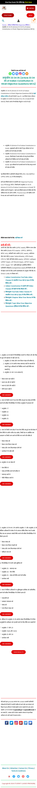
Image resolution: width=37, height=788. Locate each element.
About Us (5, 768)
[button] (8, 15)
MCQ (30, 15)
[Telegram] (13, 73)
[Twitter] (23, 73)
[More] (26, 73)
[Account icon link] (18, 21)
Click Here (28, 2)
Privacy (31, 768)
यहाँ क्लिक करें (18, 238)
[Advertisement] (18, 49)
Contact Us (23, 768)
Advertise (13, 768)
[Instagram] (20, 73)
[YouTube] (9, 776)
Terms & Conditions (18, 771)
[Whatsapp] (10, 73)
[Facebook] (16, 73)
